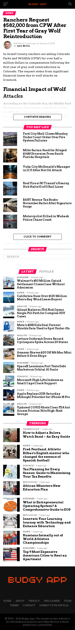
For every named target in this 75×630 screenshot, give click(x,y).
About (20, 601)
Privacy (34, 601)
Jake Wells (23, 45)
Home (7, 601)
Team (68, 601)
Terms (14, 605)
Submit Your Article (54, 605)
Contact (29, 605)
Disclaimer (52, 601)
